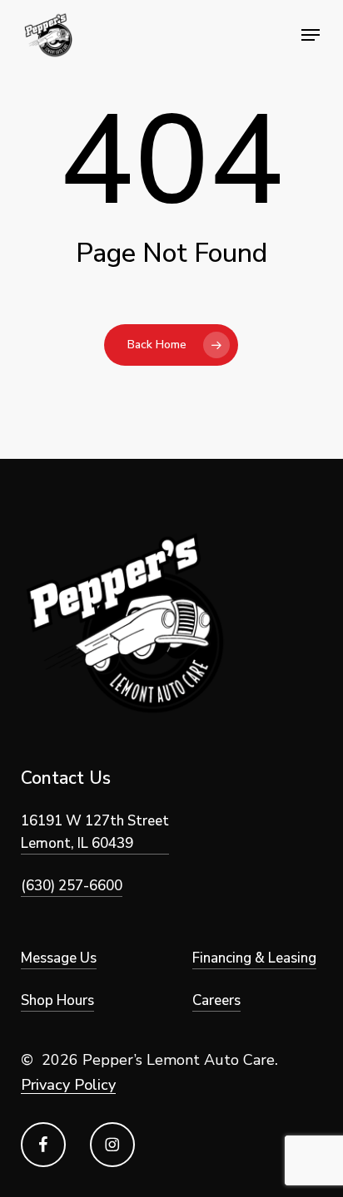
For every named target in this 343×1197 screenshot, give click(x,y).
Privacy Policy (68, 1085)
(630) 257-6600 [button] (71, 885)
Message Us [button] (59, 958)
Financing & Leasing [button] (254, 958)
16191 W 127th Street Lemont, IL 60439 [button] (95, 832)
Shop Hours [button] (57, 1000)
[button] (310, 35)
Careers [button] (216, 1000)
